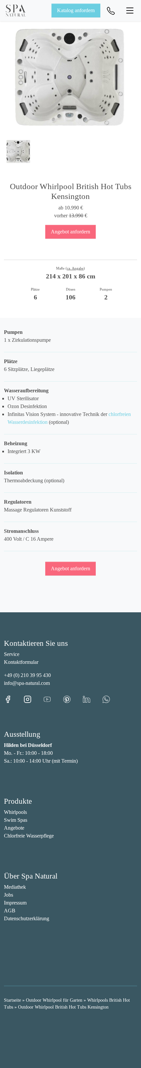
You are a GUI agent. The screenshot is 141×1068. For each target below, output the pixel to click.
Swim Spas (15, 820)
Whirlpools (15, 812)
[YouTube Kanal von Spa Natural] (53, 699)
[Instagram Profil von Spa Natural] (33, 699)
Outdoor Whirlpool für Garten (54, 1000)
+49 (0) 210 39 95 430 (27, 675)
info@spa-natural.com (27, 683)
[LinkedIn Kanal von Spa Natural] (92, 699)
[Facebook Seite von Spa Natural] (14, 699)
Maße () (70, 268)
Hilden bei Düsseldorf (28, 745)
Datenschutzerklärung (26, 918)
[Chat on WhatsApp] (106, 699)
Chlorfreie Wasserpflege (29, 836)
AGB (9, 910)
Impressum (15, 902)
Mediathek (15, 887)
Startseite (12, 1000)
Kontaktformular (21, 662)
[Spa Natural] (15, 10)
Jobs (8, 895)
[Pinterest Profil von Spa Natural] (73, 699)
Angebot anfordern (70, 231)
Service (11, 654)
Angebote (14, 828)
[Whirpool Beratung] (111, 10)
